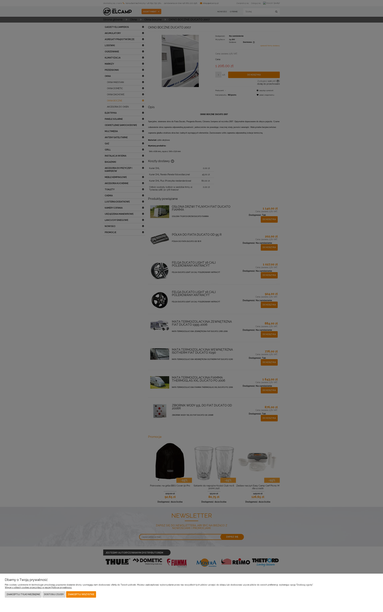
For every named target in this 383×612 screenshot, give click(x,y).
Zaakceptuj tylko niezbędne (23, 594)
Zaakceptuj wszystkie (81, 594)
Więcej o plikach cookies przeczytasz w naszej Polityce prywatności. (38, 587)
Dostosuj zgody (54, 594)
